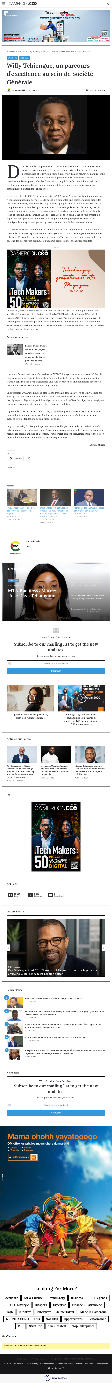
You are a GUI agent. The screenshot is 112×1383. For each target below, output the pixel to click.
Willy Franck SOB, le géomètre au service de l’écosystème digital (22, 511)
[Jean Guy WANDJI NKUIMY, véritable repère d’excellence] (15, 1002)
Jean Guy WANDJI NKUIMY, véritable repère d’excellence (53, 998)
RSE (20, 1326)
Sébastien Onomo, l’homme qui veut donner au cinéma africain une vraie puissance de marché (54, 770)
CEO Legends (98, 1298)
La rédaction (17, 90)
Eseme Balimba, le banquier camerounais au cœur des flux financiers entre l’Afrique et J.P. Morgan (90, 770)
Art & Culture (33, 1298)
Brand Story (57, 1298)
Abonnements (101, 1364)
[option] (56, 592)
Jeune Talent (65, 1312)
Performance (97, 1319)
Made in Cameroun (93, 1312)
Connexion (88, 1364)
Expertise (59, 1305)
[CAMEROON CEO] (23, 3)
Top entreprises (83, 1326)
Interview (44, 1312)
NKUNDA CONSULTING (23, 1319)
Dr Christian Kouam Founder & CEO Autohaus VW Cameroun (55, 1037)
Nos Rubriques (19, 1364)
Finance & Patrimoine (87, 1305)
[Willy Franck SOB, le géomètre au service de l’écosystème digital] (22, 497)
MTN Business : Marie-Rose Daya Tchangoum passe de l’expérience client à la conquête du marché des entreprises (36, 593)
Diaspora (12, 58)
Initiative (25, 1312)
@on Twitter (9, 1336)
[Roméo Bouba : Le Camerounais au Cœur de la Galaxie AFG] (89, 497)
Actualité (11, 1298)
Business (77, 1298)
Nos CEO (22, 51)
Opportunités (73, 1319)
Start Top (35, 1326)
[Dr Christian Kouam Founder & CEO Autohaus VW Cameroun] (15, 1041)
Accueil (11, 51)
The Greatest (57, 1326)
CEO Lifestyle (19, 1305)
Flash (9, 1312)
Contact (78, 1364)
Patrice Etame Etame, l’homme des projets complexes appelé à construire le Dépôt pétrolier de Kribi (36, 353)
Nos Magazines (47, 1364)
